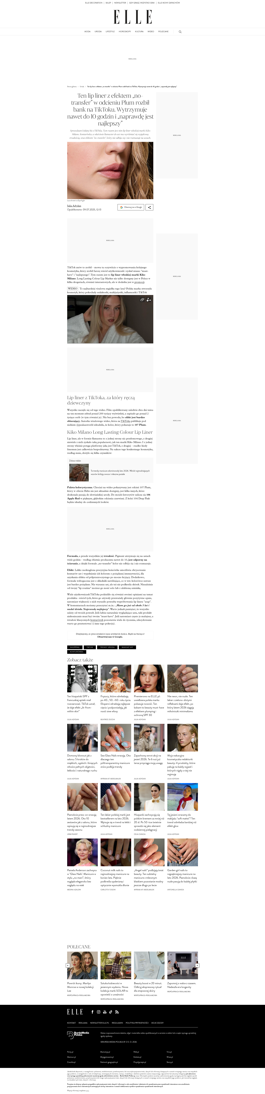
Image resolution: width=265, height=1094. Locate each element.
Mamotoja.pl (105, 1052)
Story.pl (170, 1062)
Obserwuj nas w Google (133, 207)
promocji (139, 282)
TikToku (125, 421)
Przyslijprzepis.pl (140, 1062)
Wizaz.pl (170, 1057)
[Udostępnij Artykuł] (149, 207)
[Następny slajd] (197, 965)
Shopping (75, 647)
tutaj (87, 1091)
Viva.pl (169, 1052)
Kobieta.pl (137, 1057)
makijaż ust (127, 647)
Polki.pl (136, 1052)
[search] (180, 32)
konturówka (76, 652)
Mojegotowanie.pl (107, 1057)
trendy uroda (107, 647)
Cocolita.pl (71, 1062)
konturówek (96, 620)
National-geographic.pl (109, 1062)
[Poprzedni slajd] (68, 965)
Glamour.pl (71, 1057)
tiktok (90, 647)
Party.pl (70, 1052)
